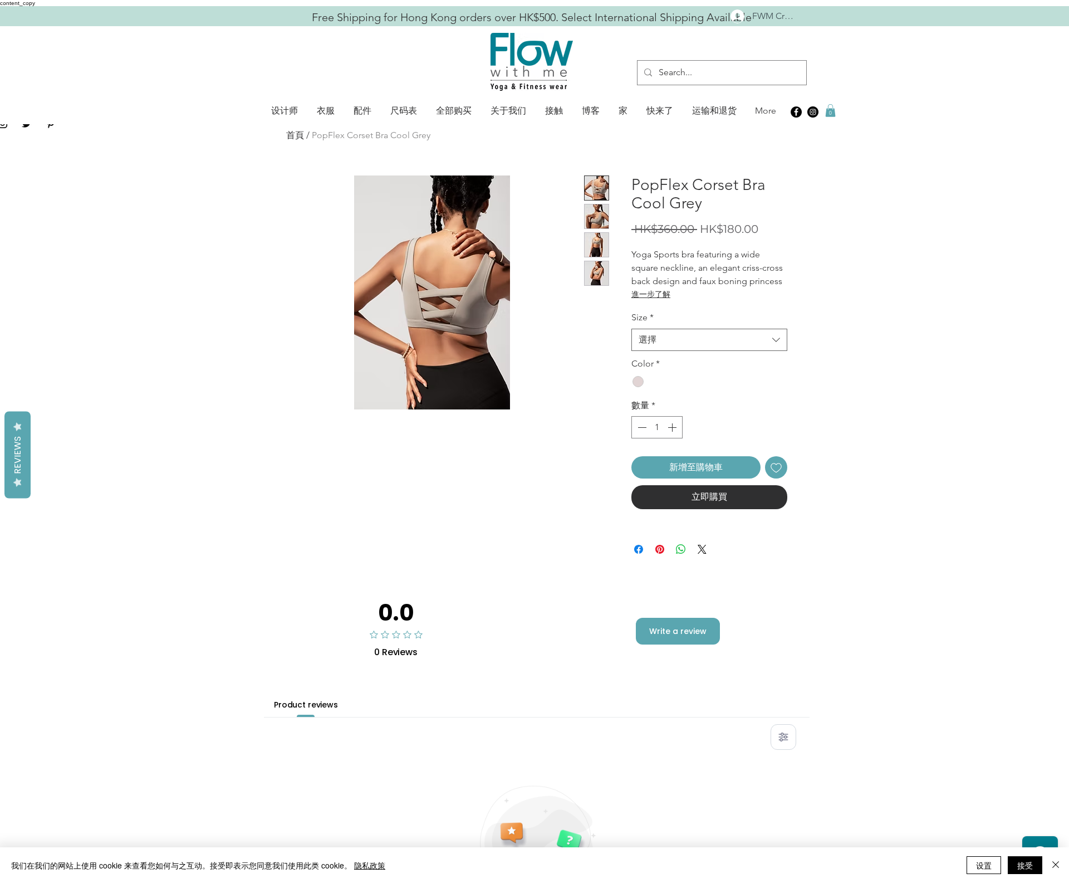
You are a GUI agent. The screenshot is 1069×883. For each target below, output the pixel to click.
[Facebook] (796, 112)
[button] (284, 111)
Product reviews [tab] (306, 704)
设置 (984, 865)
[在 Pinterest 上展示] (659, 549)
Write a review (678, 631)
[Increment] (673, 427)
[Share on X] (702, 549)
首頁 (295, 135)
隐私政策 (369, 865)
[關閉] (1055, 865)
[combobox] (709, 340)
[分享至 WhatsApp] (681, 549)
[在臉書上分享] (638, 549)
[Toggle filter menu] (783, 737)
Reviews (17, 455)
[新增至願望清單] (776, 467)
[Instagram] (812, 112)
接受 (1025, 865)
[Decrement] (641, 427)
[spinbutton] (657, 427)
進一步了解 (650, 294)
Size (642, 317)
